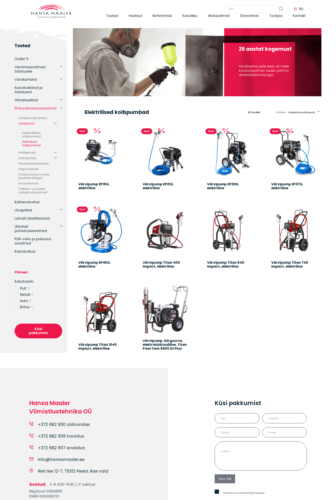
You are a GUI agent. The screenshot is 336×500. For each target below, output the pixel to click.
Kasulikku (204, 20)
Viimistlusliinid (26, 100)
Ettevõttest (265, 20)
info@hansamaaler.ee (61, 466)
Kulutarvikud (25, 251)
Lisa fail (225, 485)
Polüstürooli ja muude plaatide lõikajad (34, 176)
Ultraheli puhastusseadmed (31, 228)
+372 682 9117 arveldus (61, 455)
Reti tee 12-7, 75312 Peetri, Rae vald (73, 478)
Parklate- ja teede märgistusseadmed (32, 190)
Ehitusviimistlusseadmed (35, 108)
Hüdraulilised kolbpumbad (31, 134)
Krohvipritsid (27, 158)
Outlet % (22, 59)
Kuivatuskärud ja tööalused (29, 90)
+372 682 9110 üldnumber (64, 431)
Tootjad (291, 20)
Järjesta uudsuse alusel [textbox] (304, 112)
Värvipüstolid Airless (32, 118)
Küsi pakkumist (38, 330)
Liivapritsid (23, 210)
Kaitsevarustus (27, 202)
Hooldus (150, 20)
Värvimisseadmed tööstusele (30, 69)
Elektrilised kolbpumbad (31, 143)
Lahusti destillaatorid (32, 218)
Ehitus (25, 307)
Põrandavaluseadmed (34, 163)
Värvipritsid (26, 123)
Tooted (127, 20)
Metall (25, 294)
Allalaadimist (234, 20)
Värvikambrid (26, 79)
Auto (24, 301)
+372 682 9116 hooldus (61, 443)
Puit (23, 288)
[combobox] (303, 112)
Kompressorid (28, 183)
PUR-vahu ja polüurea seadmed (33, 241)
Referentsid (177, 20)
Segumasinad (28, 169)
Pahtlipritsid (26, 152)
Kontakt (315, 20)
